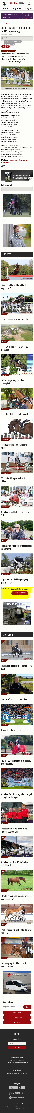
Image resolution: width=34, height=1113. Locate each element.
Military (4, 280)
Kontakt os (16, 1073)
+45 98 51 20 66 (9, 1062)
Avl (3, 924)
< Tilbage (4, 23)
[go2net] (17, 1093)
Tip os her (9, 1073)
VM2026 (4, 725)
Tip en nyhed (17, 1017)
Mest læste (17, 1022)
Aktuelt (4, 341)
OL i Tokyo (5, 574)
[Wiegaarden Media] (17, 1097)
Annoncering (24, 1073)
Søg (27, 1007)
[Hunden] (17, 1087)
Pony (3, 755)
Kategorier (17, 1013)
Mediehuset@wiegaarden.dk (21, 1062)
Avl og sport (5, 473)
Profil (3, 540)
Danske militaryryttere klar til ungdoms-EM (14, 161)
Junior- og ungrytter (7, 51)
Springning (5, 409)
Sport (3, 314)
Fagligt (4, 890)
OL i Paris (4, 375)
